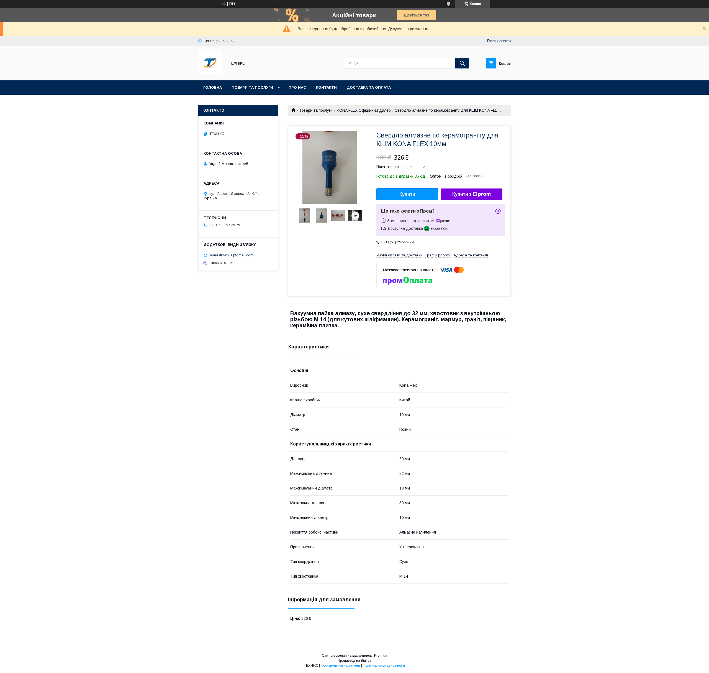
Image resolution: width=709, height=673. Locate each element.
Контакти (326, 87)
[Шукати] (462, 63)
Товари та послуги (252, 87)
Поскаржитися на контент (340, 665)
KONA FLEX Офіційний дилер (364, 110)
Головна (212, 87)
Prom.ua (380, 655)
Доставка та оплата (369, 87)
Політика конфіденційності (384, 665)
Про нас (297, 87)
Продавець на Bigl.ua (354, 660)
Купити (407, 194)
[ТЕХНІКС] (210, 73)
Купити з (461, 194)
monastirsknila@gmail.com (231, 255)
